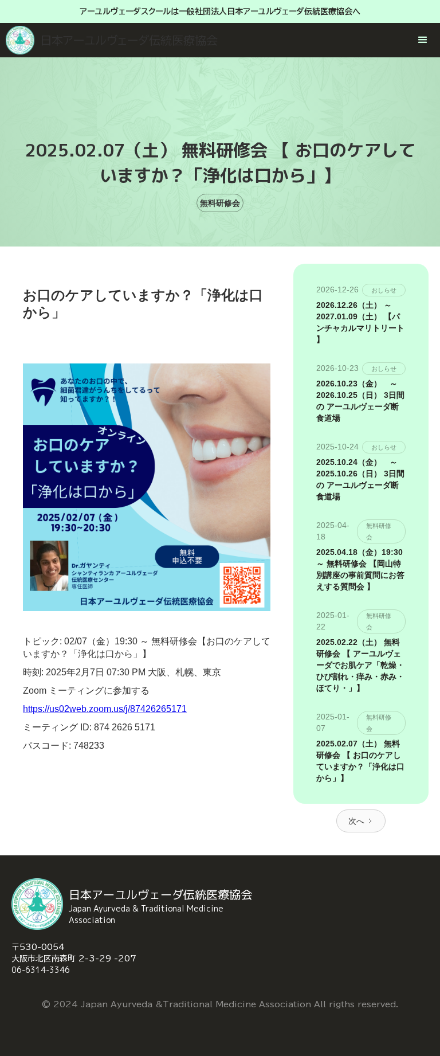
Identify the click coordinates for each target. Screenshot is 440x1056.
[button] (420, 37)
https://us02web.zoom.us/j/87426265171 (105, 709)
